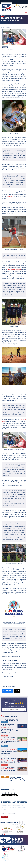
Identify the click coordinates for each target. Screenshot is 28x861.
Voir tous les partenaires (18, 824)
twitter (17, 7)
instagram (26, 7)
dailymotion (11, 793)
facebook (14, 7)
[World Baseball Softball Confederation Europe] (20, 829)
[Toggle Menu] (26, 12)
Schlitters (9, 196)
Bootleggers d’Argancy (14, 269)
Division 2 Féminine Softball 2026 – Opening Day (17, 779)
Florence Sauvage (8, 676)
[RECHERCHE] (21, 6)
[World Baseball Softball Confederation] (7, 830)
